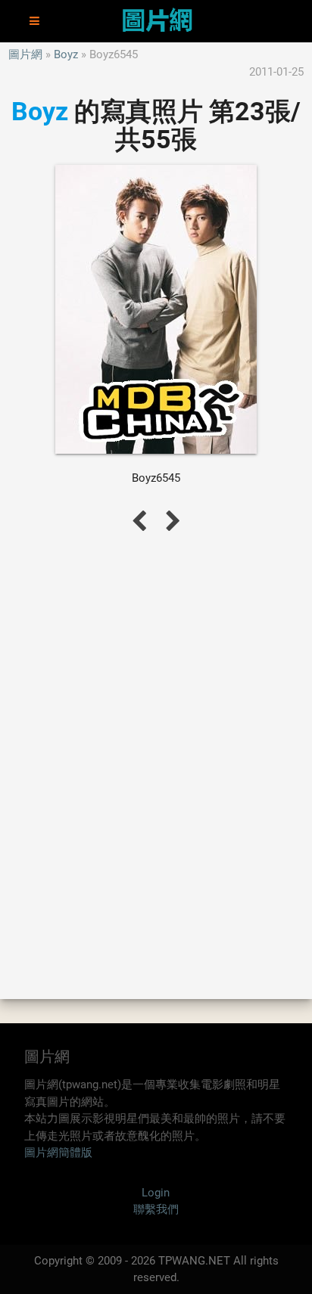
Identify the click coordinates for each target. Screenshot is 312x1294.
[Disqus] (156, 765)
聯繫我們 (156, 1209)
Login (156, 1192)
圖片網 (25, 54)
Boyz (66, 54)
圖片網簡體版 (58, 1152)
